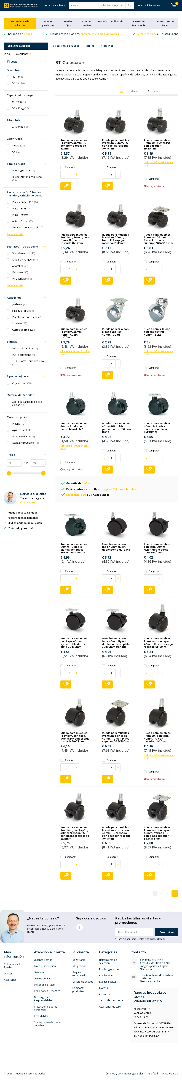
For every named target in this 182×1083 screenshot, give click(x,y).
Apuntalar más (15, 234)
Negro (18, 145)
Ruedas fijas (106, 975)
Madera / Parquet (25, 259)
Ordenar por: (136, 91)
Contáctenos (27, 502)
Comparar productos (78, 989)
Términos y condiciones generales (123, 1073)
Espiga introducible (25, 442)
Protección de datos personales (45, 1008)
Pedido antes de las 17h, (84, 34)
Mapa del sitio (170, 1073)
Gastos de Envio (43, 978)
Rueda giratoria (23, 170)
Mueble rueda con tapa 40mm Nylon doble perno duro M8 (116, 547)
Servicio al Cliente (55, 5)
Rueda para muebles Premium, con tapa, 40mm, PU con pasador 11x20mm (157, 737)
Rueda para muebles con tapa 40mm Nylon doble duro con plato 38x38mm (74, 642)
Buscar (129, 5)
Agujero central (23, 430)
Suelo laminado (23, 253)
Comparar (70, 167)
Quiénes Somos (43, 959)
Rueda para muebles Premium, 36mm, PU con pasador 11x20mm (157, 144)
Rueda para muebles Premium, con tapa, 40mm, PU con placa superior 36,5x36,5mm (116, 737)
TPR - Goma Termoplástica (28, 362)
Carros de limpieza (24, 329)
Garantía (39, 972)
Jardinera (19, 304)
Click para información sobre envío (158, 164)
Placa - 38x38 (21, 208)
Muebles (19, 323)
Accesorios (107, 45)
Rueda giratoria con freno (27, 178)
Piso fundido (22, 278)
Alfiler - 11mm (23, 221)
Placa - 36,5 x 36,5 (25, 202)
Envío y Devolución (45, 966)
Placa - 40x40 (21, 214)
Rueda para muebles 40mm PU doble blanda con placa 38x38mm (157, 427)
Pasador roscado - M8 (27, 227)
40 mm (19, 76)
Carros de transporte (111, 1000)
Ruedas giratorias (109, 969)
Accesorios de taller (110, 1006)
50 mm (19, 83)
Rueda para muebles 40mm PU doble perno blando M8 (73, 426)
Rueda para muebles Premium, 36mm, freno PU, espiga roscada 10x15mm (115, 239)
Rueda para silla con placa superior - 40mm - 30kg (115, 331)
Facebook (79, 927)
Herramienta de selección (108, 961)
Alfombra (20, 266)
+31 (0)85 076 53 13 (151, 959)
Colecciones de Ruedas (66, 45)
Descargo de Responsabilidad (43, 998)
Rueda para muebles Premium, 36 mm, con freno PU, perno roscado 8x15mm (74, 239)
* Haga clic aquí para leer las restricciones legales (140, 938)
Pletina (18, 423)
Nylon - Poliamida (25, 348)
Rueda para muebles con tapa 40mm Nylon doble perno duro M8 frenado (157, 548)
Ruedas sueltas (107, 981)
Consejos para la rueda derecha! (47, 1024)
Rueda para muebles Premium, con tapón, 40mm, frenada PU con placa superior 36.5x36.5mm (157, 833)
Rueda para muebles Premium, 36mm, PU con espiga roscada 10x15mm (115, 144)
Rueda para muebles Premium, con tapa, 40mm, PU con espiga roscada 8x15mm (158, 642)
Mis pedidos (79, 966)
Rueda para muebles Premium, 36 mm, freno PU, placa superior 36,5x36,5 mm (158, 239)
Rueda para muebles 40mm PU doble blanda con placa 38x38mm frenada (73, 548)
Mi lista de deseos (82, 981)
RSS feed (153, 1073)
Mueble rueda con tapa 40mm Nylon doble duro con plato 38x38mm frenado (116, 642)
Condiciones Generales (47, 991)
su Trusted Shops (157, 34)
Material (103, 21)
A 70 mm (20, 126)
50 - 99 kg (20, 108)
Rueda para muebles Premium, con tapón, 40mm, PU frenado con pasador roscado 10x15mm (116, 833)
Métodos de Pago (44, 984)
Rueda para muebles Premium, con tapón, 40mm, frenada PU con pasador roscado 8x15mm (74, 833)
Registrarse (78, 959)
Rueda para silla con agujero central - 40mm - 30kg (157, 331)
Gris (16, 151)
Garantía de (20, 34)
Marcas (90, 45)
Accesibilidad (41, 1016)
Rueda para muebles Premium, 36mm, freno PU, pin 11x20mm (73, 333)
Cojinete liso (22, 383)
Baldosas (20, 272)
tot (25, 463)
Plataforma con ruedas (27, 317)
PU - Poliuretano (24, 354)
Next (175, 893)
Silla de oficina (23, 310)
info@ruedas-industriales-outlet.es (156, 977)
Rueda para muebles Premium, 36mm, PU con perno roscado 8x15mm (73, 144)
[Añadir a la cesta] (65, 186)
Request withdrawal (78, 974)
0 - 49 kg (19, 101)
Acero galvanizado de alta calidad (27, 403)
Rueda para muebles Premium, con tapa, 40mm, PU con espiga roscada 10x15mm (74, 737)
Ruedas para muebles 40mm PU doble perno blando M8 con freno (116, 427)
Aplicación (117, 21)
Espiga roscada (23, 436)
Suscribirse (166, 932)
